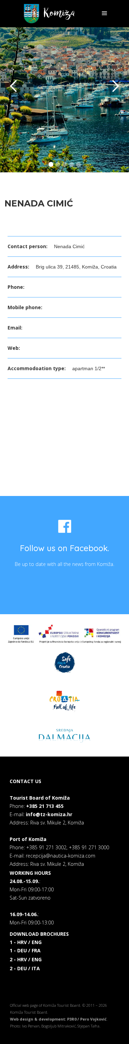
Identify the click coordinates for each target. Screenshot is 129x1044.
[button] (101, 13)
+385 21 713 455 (45, 806)
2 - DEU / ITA (25, 968)
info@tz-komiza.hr (49, 814)
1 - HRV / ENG (26, 942)
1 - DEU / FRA (25, 950)
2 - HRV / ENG (26, 959)
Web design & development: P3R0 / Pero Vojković (58, 1019)
